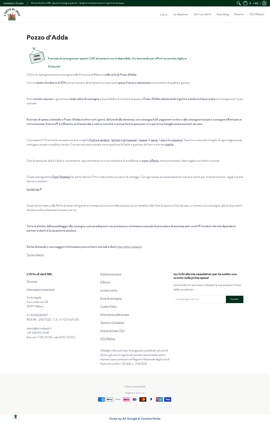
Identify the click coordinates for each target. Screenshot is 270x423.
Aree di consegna (111, 298)
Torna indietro (35, 255)
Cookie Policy (108, 306)
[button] (250, 3)
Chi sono (20, 3)
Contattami (9, 3)
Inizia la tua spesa (110, 274)
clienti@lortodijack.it (129, 247)
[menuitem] (238, 3)
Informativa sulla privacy (114, 314)
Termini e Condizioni (112, 322)
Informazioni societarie (41, 289)
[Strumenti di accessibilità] (15, 416)
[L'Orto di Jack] (12, 14)
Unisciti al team (109, 331)
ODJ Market (108, 339)
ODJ (122, 331)
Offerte (105, 282)
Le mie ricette (108, 290)
